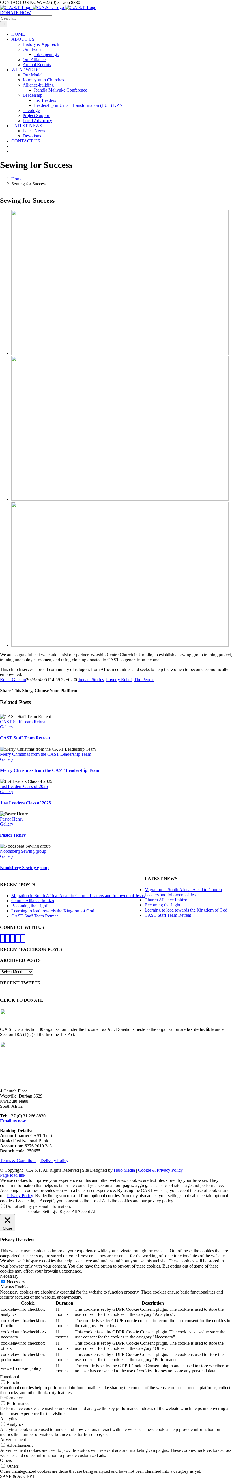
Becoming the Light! (29, 905)
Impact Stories (91, 679)
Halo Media (124, 1170)
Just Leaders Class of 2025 (24, 786)
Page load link (12, 1175)
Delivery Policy (54, 1160)
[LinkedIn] (22, 938)
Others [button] (6, 1460)
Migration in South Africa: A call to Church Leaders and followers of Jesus (78, 895)
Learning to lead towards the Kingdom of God (52, 910)
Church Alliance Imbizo (32, 900)
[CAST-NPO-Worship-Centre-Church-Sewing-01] (120, 499)
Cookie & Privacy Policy (160, 1170)
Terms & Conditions (18, 1160)
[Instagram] (12, 938)
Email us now (13, 1121)
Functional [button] (9, 1376)
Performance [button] (11, 1397)
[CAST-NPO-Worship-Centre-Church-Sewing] (120, 353)
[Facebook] (2, 938)
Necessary (16, 1281)
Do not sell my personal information (38, 1206)
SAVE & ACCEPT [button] (17, 1476)
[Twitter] (7, 938)
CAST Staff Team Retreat (23, 721)
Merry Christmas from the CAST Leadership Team (45, 754)
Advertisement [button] (13, 1439)
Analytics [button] (8, 1418)
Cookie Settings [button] (42, 1211)
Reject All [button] (68, 1211)
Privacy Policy (20, 1195)
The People (144, 679)
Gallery (6, 726)
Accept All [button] (86, 1211)
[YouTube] (17, 938)
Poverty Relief (119, 679)
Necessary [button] (9, 1276)
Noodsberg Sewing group (23, 851)
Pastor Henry (11, 819)
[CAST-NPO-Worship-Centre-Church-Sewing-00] (120, 645)
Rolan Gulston (13, 679)
